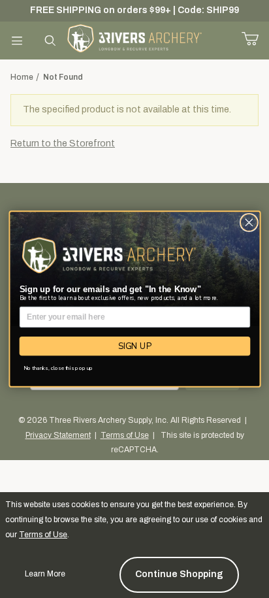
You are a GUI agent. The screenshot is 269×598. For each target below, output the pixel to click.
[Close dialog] (248, 222)
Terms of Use (43, 534)
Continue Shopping (179, 574)
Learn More (45, 573)
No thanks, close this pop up (58, 368)
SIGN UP (134, 346)
